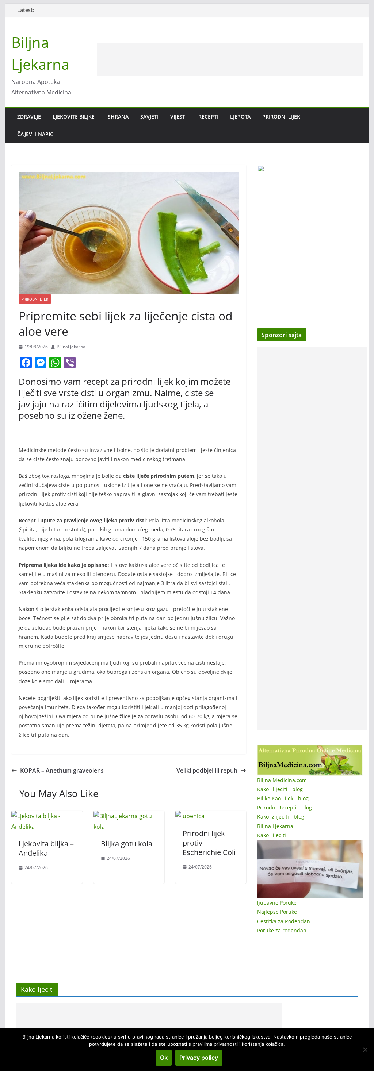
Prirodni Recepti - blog (284, 807)
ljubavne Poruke (277, 902)
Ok (164, 1057)
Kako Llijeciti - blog (280, 789)
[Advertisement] (230, 59)
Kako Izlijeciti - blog (280, 816)
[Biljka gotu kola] (129, 816)
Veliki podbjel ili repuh (206, 770)
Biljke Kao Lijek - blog (283, 798)
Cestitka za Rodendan (283, 921)
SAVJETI (149, 116)
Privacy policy (198, 1057)
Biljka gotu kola (126, 843)
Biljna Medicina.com (282, 780)
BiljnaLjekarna (71, 347)
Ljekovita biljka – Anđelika (46, 848)
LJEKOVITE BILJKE (74, 116)
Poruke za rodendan (281, 930)
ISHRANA (117, 116)
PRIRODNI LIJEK (281, 116)
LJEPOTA (240, 116)
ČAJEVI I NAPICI (36, 134)
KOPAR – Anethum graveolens (62, 770)
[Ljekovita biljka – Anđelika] (46, 816)
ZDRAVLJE (29, 116)
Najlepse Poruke (277, 911)
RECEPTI (208, 116)
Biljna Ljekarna (275, 826)
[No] (365, 1049)
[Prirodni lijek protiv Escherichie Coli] (190, 816)
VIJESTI (178, 116)
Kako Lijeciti (271, 835)
